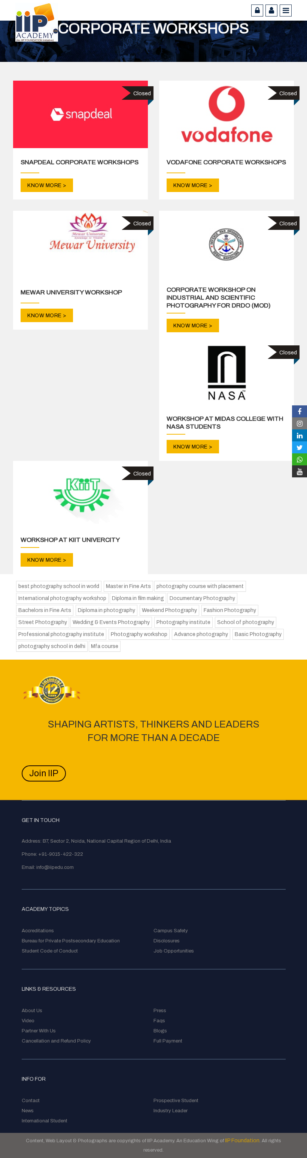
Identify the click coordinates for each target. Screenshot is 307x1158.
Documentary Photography (202, 598)
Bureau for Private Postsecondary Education (71, 941)
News (28, 1110)
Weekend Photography (169, 610)
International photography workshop (62, 598)
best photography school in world (58, 586)
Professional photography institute (61, 634)
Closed (142, 93)
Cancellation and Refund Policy (56, 1041)
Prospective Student (176, 1100)
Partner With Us (39, 1031)
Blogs (160, 1031)
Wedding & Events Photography (111, 622)
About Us (32, 1010)
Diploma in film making (138, 598)
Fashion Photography (230, 610)
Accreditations (38, 930)
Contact (31, 1100)
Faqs (159, 1020)
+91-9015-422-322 (60, 854)
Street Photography (42, 622)
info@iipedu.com (55, 867)
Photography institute (183, 622)
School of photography (245, 622)
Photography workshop (139, 634)
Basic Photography (258, 634)
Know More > (46, 185)
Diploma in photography (106, 610)
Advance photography (201, 634)
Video (28, 1020)
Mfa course (104, 646)
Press (160, 1010)
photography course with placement (200, 586)
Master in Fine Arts (128, 586)
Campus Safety (171, 930)
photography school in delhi (51, 646)
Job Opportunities (174, 951)
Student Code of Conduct (50, 951)
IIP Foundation (242, 1140)
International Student (44, 1121)
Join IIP (43, 773)
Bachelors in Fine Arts (44, 610)
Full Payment (168, 1041)
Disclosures (167, 941)
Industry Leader (171, 1110)
